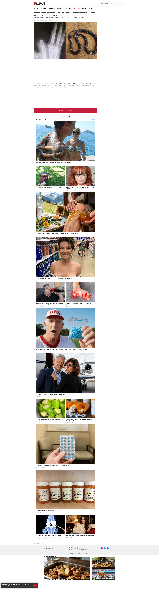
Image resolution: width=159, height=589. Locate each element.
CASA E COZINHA (67, 8)
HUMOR (84, 8)
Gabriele (51, 20)
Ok (34, 585)
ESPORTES (59, 8)
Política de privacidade (50, 548)
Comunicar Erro (64, 116)
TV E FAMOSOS (43, 8)
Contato (43, 548)
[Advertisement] (65, 72)
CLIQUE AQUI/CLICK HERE (82, 549)
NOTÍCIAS (36, 8)
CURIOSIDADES (77, 8)
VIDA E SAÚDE (52, 8)
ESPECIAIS (90, 8)
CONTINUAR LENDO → (65, 111)
